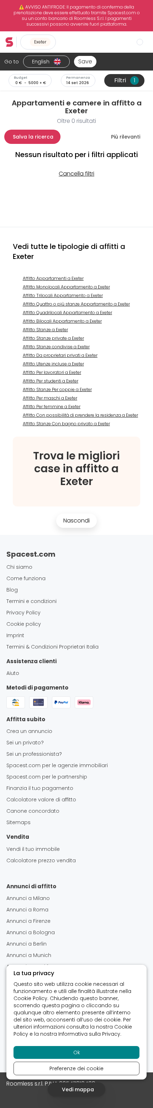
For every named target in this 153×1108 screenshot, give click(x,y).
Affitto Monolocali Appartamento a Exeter (66, 287)
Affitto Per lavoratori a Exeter (52, 372)
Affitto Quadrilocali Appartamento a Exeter (67, 312)
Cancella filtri (76, 174)
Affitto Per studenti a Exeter (50, 381)
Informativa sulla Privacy (89, 1033)
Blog (12, 589)
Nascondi (76, 520)
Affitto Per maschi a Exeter (50, 398)
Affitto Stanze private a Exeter (53, 338)
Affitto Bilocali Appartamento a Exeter (62, 321)
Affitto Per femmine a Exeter (51, 407)
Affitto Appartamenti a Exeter (53, 278)
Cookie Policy (30, 998)
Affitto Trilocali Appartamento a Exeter (63, 295)
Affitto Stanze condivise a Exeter (56, 347)
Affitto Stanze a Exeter (45, 330)
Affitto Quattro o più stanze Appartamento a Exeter (76, 304)
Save (85, 61)
